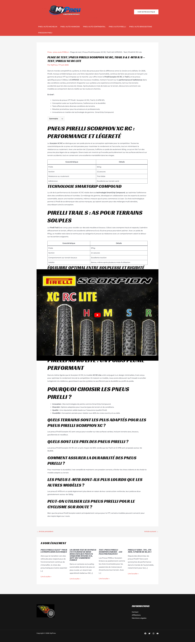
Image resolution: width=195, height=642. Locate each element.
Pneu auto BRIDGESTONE (140, 27)
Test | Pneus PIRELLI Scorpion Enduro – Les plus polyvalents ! (110, 551)
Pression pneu (45, 33)
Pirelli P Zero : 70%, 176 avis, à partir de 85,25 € (140, 550)
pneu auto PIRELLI (117, 27)
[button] (146, 11)
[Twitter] (149, 633)
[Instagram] (153, 633)
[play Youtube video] (97, 315)
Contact (135, 612)
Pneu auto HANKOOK (70, 27)
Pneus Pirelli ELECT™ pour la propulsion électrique (54, 550)
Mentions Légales (139, 618)
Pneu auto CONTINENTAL (94, 27)
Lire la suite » (46, 577)
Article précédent (45, 531)
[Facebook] (145, 633)
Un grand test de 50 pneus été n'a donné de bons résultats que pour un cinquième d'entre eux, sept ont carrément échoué (83, 554)
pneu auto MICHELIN (47, 27)
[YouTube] (157, 633)
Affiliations (136, 615)
